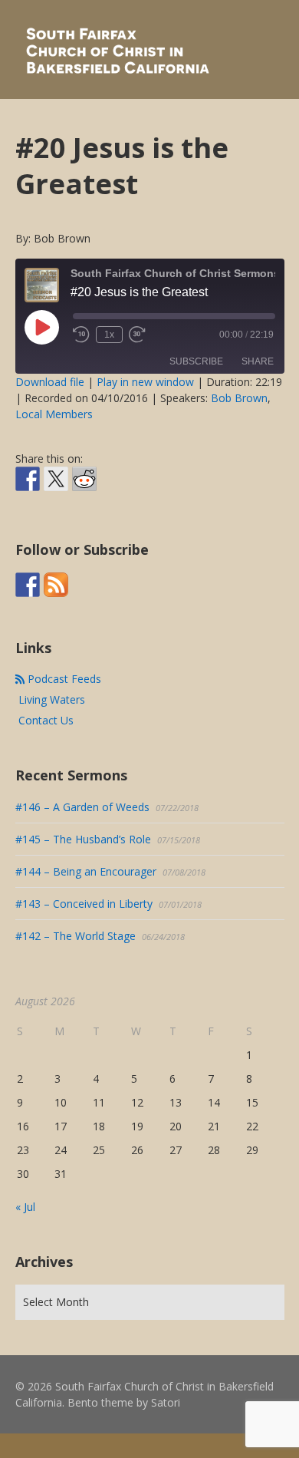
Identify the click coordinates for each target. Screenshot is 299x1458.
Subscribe (196, 361)
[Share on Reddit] (84, 479)
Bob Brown (239, 398)
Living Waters (50, 724)
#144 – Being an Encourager (85, 896)
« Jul (25, 1231)
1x (109, 334)
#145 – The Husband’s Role (83, 863)
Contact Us (44, 744)
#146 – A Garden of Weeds (82, 831)
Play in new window (145, 381)
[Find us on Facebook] (27, 609)
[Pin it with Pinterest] (112, 503)
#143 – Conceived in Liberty (84, 928)
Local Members (54, 414)
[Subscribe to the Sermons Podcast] (56, 609)
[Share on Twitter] (56, 479)
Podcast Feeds (63, 703)
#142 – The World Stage (75, 960)
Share (258, 361)
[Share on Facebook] (27, 479)
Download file (49, 381)
